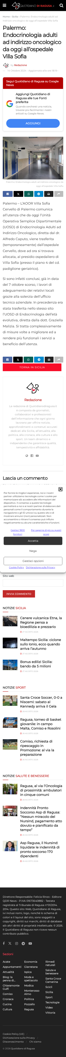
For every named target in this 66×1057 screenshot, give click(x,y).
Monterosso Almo (31, 992)
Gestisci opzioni (33, 561)
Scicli (48, 987)
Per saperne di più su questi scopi (46, 532)
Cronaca (8, 999)
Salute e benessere (51, 971)
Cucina (7, 1004)
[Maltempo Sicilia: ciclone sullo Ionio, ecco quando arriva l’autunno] (10, 643)
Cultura (7, 1009)
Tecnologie (52, 1002)
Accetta (33, 541)
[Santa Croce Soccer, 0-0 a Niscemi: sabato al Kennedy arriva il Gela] (10, 700)
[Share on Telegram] (38, 194)
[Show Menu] (4, 5)
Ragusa (29, 1009)
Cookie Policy (16, 567)
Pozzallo (29, 1004)
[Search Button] (61, 5)
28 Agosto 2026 (30, 711)
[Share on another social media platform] (58, 194)
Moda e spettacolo (31, 978)
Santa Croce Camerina (53, 980)
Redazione (20, 65)
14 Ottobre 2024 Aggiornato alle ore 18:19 (33, 70)
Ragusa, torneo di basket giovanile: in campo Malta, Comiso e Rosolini (40, 724)
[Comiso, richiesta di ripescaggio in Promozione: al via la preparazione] (10, 744)
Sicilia (15, 16)
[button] (60, 489)
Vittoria (50, 1012)
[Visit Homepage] (33, 5)
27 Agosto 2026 (30, 632)
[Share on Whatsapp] (28, 194)
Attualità (8, 972)
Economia (30, 961)
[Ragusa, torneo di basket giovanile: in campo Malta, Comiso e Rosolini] (10, 722)
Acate (6, 961)
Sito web (8, 576)
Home (6, 16)
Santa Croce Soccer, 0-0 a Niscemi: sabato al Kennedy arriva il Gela (41, 702)
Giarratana (31, 966)
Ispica (28, 972)
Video (49, 1007)
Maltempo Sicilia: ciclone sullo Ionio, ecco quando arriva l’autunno (40, 644)
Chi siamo (35, 1041)
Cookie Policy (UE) (13, 1033)
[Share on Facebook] (8, 194)
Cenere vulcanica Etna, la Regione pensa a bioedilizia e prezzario (41, 622)
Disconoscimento (13, 1041)
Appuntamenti (12, 966)
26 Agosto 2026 (30, 733)
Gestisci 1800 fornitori (18, 532)
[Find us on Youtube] (30, 944)
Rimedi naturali (50, 963)
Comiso (8, 994)
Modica (29, 985)
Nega (33, 551)
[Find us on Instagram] (16, 944)
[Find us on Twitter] (10, 943)
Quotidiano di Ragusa (23, 1048)
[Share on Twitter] (18, 194)
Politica (29, 999)
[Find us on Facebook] (4, 944)
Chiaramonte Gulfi (11, 987)
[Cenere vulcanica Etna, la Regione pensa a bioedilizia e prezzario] (10, 621)
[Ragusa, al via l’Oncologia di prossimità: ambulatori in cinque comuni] (10, 789)
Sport (49, 997)
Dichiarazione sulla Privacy (40, 567)
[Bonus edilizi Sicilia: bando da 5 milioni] (10, 665)
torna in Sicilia (32, 367)
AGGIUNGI (33, 123)
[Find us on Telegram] (23, 944)
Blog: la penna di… (9, 978)
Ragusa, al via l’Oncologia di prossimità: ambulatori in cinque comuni (41, 790)
